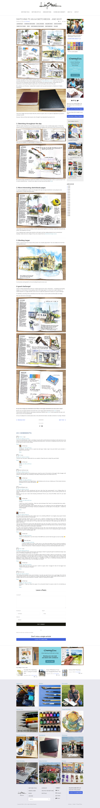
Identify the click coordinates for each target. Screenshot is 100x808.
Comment (18, 595)
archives (31, 796)
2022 (69, 209)
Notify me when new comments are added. (24, 632)
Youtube (58, 795)
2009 (69, 187)
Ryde (28, 26)
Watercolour (19, 683)
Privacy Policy (79, 804)
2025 (69, 213)
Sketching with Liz (36, 12)
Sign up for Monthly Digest (75, 109)
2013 (69, 194)
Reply (17, 444)
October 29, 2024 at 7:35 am (25, 583)
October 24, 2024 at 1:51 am (22, 472)
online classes (32, 790)
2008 (69, 186)
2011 (69, 191)
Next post (62, 420)
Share (64, 21)
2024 (69, 212)
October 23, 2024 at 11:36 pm (22, 457)
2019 (69, 204)
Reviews (64, 761)
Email (58, 790)
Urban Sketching (47, 12)
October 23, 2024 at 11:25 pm (22, 438)
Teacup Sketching (66, 709)
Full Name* (18, 610)
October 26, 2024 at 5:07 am (22, 550)
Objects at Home (21, 26)
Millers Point (49, 23)
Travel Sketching (20, 761)
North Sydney (57, 23)
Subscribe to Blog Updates (75, 116)
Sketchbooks (48, 26)
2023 (69, 210)
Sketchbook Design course (51, 234)
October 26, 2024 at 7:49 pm (22, 574)
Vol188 (56, 26)
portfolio (44, 793)
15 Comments (27, 21)
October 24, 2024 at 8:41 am (25, 500)
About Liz (69, 12)
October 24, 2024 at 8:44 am (25, 464)
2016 (69, 199)
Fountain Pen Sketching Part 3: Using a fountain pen (30, 671)
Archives (70, 804)
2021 (69, 207)
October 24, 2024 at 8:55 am (22, 514)
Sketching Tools (25, 12)
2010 (69, 189)
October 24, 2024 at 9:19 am (25, 535)
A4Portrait (20, 23)
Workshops (64, 735)
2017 (69, 200)
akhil (20, 455)
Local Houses (40, 23)
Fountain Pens (19, 709)
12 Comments (56, 673)
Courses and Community (59, 12)
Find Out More (75, 75)
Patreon (58, 798)
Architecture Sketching (47, 790)
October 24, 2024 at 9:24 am (28, 542)
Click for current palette (72, 51)
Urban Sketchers (43, 761)
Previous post (21, 420)
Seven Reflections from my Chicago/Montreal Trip (53, 670)
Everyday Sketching (30, 23)
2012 (69, 192)
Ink (39, 709)
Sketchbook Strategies (37, 26)
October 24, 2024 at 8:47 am (25, 447)
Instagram (59, 793)
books (30, 793)
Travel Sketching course (47, 81)
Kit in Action (65, 683)
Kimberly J (21, 437)
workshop (44, 788)
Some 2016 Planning (74, 670)
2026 (69, 215)
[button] (49, 799)
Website (18, 617)
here (51, 181)
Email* (43, 610)
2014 (69, 196)
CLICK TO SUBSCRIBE (41, 639)
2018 (69, 202)
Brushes (41, 683)
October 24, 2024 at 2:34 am (22, 489)
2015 (69, 197)
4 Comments (78, 672)
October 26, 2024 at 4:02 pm (25, 564)
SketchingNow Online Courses (74, 36)
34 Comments (34, 675)
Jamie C (20, 548)
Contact (76, 12)
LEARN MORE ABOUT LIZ (74, 39)
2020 (69, 205)
